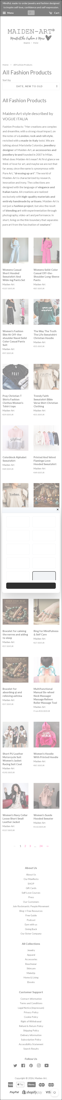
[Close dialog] (58, 509)
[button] (18, 521)
